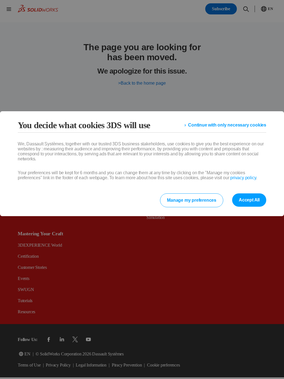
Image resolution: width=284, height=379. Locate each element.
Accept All (250, 200)
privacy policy (242, 178)
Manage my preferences (194, 200)
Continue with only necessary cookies (230, 125)
